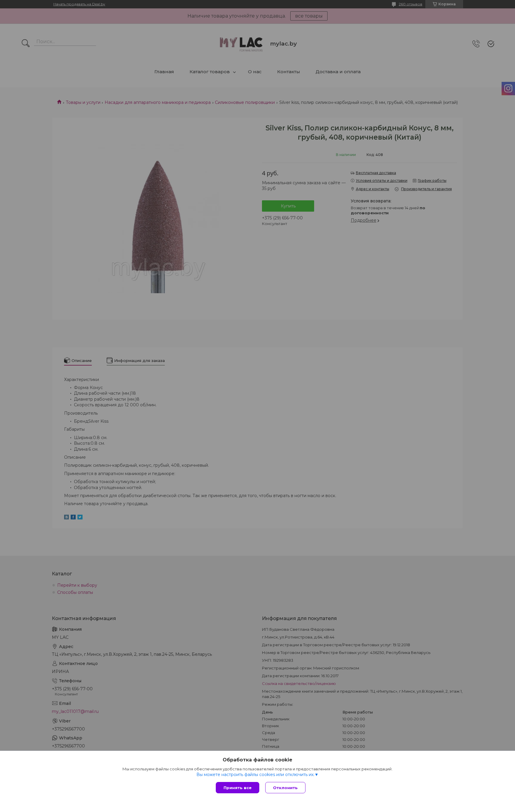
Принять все (238, 787)
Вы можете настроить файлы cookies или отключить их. (255, 774)
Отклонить (285, 787)
